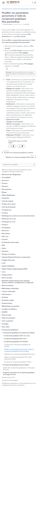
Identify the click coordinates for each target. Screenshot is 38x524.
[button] (32, 2)
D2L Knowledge (8, 24)
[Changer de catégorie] (1, 174)
